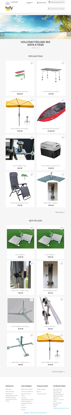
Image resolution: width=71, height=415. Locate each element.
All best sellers (58, 372)
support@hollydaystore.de (61, 408)
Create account (41, 394)
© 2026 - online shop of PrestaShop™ (35, 413)
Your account (42, 386)
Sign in (39, 391)
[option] (35, 32)
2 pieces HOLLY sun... (50, 326)
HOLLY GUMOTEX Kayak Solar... (51, 128)
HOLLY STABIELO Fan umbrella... (20, 128)
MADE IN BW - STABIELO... (51, 203)
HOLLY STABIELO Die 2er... (50, 290)
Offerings (8, 389)
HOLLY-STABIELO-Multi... (20, 166)
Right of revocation (26, 389)
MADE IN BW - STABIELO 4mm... (21, 362)
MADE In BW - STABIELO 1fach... (21, 290)
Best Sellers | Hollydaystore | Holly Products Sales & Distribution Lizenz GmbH (12, 397)
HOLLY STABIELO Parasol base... (20, 326)
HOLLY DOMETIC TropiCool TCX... (51, 166)
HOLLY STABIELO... (20, 255)
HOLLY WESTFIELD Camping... (51, 91)
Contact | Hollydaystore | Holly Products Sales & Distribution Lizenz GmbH (27, 401)
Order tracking (41, 389)
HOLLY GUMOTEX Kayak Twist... (20, 91)
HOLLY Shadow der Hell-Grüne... (20, 203)
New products (10, 391)
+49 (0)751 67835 (12, 3)
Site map (23, 407)
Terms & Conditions (27, 391)
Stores (23, 409)
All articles (60, 212)
